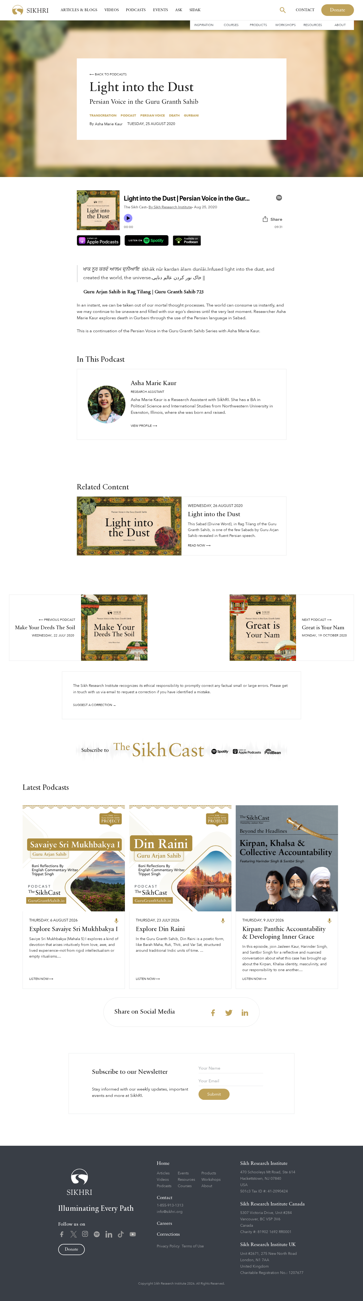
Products (258, 25)
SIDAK (195, 10)
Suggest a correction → (94, 705)
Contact (305, 10)
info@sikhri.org (170, 1211)
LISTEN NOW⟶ (41, 979)
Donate (337, 10)
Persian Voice (152, 115)
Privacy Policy (168, 1246)
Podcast (128, 115)
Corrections (168, 1234)
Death (174, 115)
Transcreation (103, 115)
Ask (178, 10)
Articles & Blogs (79, 10)
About (340, 25)
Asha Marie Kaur (109, 124)
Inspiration (203, 25)
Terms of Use (193, 1246)
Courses (231, 25)
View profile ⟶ (144, 426)
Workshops (285, 25)
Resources (312, 25)
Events (160, 10)
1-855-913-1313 (170, 1205)
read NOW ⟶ (199, 545)
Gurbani (191, 115)
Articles (163, 1173)
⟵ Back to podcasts (108, 74)
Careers (164, 1223)
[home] (30, 10)
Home (163, 1163)
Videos (111, 10)
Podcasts (136, 10)
